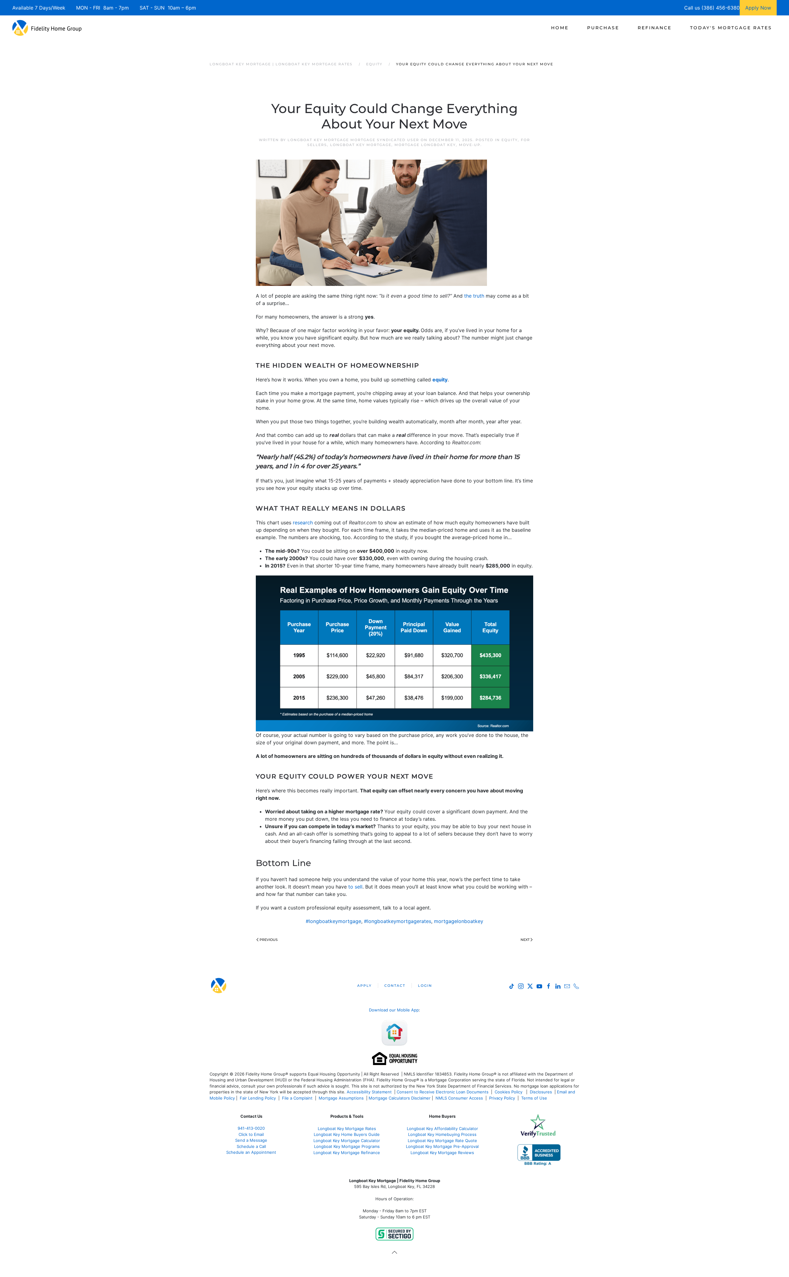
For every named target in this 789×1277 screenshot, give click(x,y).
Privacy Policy (502, 1098)
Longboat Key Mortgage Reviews (442, 1152)
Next (525, 939)
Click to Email (251, 1134)
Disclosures (541, 1091)
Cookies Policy (509, 1091)
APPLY (364, 985)
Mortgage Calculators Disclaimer (400, 1098)
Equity (509, 140)
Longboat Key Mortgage (360, 145)
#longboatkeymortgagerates (397, 921)
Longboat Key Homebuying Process (442, 1134)
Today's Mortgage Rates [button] (731, 28)
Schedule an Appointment (251, 1152)
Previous (269, 939)
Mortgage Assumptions (341, 1098)
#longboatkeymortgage (333, 921)
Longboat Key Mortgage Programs (347, 1146)
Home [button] (560, 28)
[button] (394, 1252)
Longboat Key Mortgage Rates (347, 1128)
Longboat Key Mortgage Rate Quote (442, 1140)
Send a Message (251, 1140)
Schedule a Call (251, 1146)
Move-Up (469, 145)
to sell (355, 887)
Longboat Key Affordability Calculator (442, 1128)
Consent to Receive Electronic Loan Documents (443, 1091)
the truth (474, 296)
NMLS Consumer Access (459, 1098)
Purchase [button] (603, 28)
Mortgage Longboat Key (425, 145)
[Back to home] (47, 27)
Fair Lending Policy (258, 1098)
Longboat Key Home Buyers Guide (347, 1134)
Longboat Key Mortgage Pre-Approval (442, 1146)
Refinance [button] (655, 28)
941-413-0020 (251, 1128)
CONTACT (394, 985)
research (303, 522)
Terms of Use (534, 1098)
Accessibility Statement (369, 1091)
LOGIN (425, 985)
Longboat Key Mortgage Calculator (346, 1140)
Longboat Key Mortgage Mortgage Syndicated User (353, 140)
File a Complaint (298, 1098)
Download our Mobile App (394, 1009)
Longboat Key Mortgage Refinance (346, 1152)
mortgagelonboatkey (458, 921)
